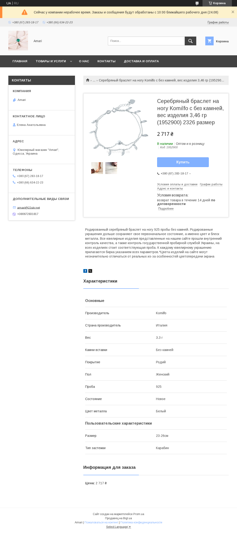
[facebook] (85, 271)
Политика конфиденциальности (141, 522)
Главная (19, 61)
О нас (84, 61)
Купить (183, 162)
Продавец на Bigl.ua (118, 518)
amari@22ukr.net (28, 207)
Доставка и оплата (141, 61)
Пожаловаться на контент (101, 522)
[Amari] (18, 49)
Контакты (106, 61)
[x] (90, 271)
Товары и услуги (51, 61)
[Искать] (190, 41)
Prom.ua (138, 514)
